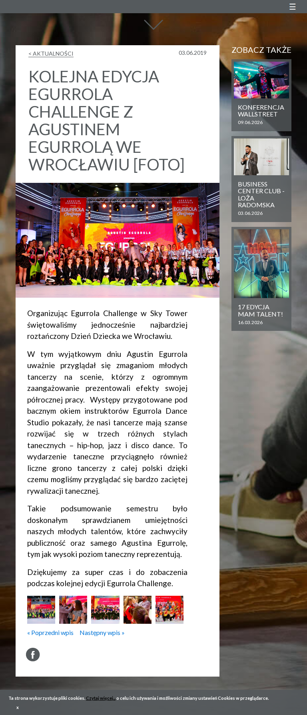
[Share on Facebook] (33, 654)
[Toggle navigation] (292, 6)
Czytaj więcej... (101, 698)
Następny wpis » (102, 632)
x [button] (17, 707)
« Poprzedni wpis (50, 632)
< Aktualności (51, 53)
